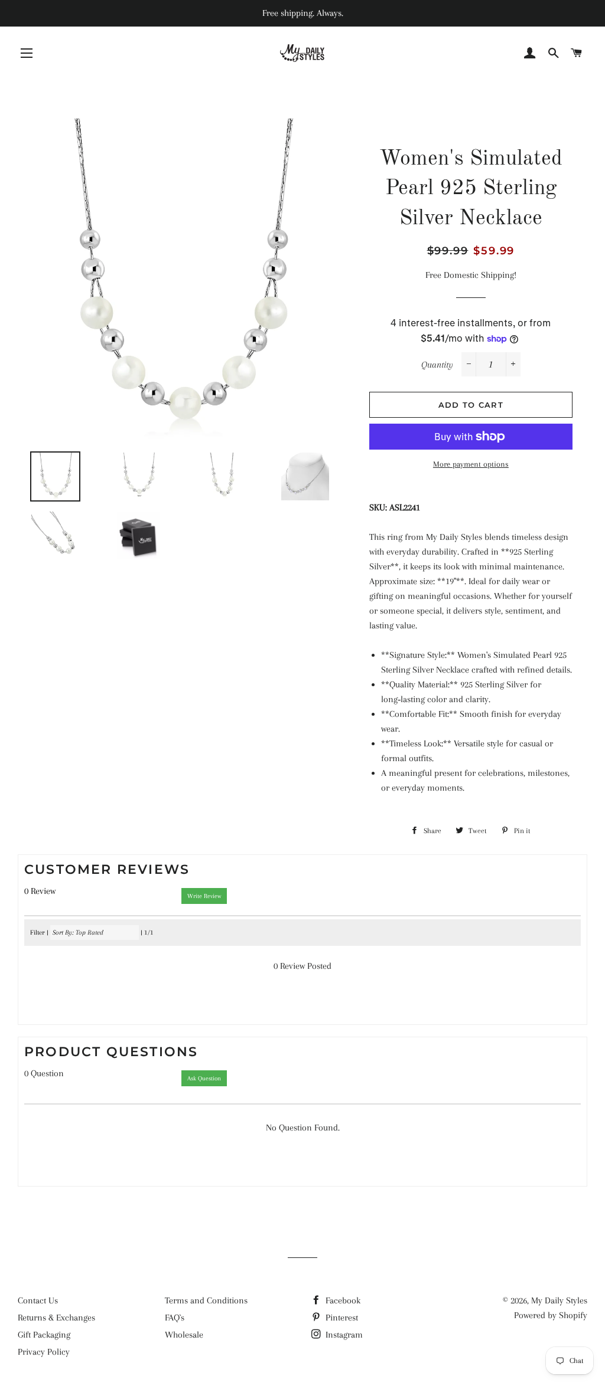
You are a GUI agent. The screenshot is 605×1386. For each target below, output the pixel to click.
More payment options (471, 464)
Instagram (343, 1334)
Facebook (341, 1300)
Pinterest (340, 1317)
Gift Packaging (44, 1334)
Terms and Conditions (206, 1300)
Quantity (437, 364)
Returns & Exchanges (56, 1317)
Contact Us (38, 1300)
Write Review (204, 896)
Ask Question (204, 1078)
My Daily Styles (559, 1300)
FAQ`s (174, 1317)
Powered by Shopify (550, 1315)
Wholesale (184, 1334)
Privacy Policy (44, 1351)
